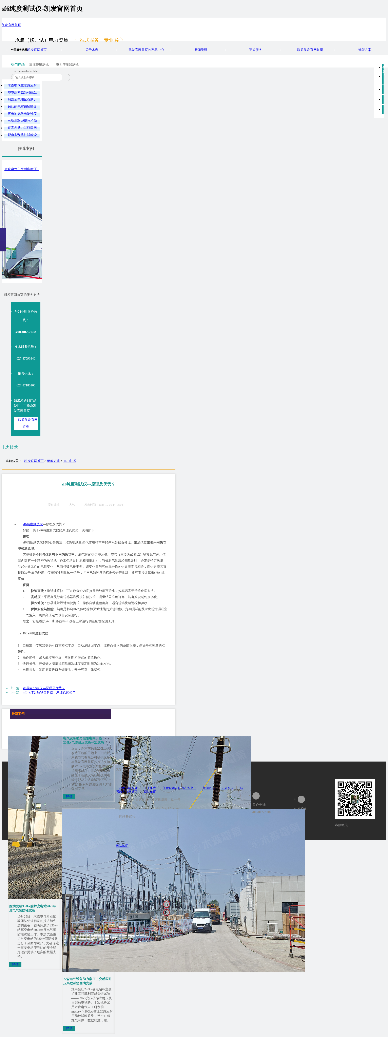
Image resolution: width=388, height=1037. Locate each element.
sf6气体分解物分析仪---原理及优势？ (49, 692)
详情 (15, 964)
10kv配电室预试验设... (23, 106)
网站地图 (150, 791)
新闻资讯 (200, 50)
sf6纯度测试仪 (33, 524)
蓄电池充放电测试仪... (23, 113)
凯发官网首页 (11, 25)
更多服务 (255, 50)
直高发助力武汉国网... (23, 128)
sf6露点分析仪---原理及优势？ (44, 688)
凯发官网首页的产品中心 (146, 50)
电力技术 (69, 461)
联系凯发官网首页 (310, 50)
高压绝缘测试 (39, 64)
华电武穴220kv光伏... (23, 92)
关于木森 (91, 50)
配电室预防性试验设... (23, 135)
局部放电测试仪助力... (23, 99)
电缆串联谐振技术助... (23, 120)
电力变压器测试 (67, 64)
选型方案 (364, 50)
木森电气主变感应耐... (23, 85)
